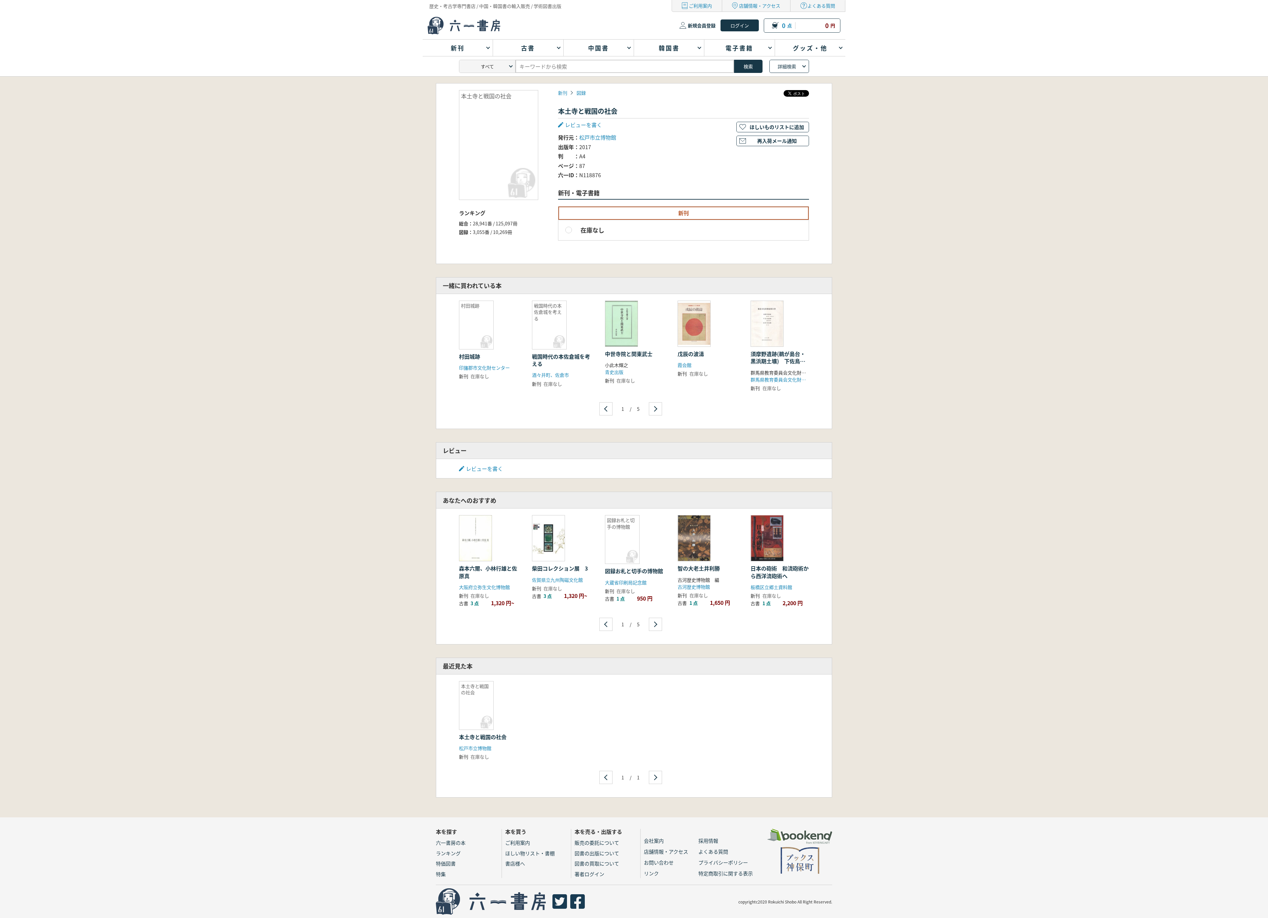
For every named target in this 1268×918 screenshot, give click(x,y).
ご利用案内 (700, 5)
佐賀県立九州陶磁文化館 (557, 579)
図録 (581, 92)
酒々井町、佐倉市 (550, 375)
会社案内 (654, 840)
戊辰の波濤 (691, 354)
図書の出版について (597, 853)
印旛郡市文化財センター (484, 367)
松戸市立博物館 (597, 137)
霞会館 (684, 365)
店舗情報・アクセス (759, 5)
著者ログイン (589, 873)
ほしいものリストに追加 (777, 126)
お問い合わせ (659, 862)
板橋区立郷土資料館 (771, 587)
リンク (651, 873)
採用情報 (708, 840)
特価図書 (446, 863)
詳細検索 (787, 66)
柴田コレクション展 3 (560, 568)
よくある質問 (821, 5)
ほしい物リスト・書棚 (530, 853)
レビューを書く (484, 469)
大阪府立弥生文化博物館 (484, 587)
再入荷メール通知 (777, 140)
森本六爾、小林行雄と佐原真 (488, 571)
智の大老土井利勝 (699, 568)
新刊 (562, 92)
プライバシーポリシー (723, 862)
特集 (441, 873)
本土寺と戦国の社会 (483, 737)
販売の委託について (597, 842)
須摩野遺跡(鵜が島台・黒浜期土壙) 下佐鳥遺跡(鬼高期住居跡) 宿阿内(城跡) (779, 365)
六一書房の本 (451, 842)
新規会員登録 (702, 25)
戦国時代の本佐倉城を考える (561, 360)
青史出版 (614, 372)
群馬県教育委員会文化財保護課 (783, 379)
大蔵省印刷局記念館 (626, 582)
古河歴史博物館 (694, 586)
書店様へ (515, 863)
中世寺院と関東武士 (628, 354)
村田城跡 (469, 356)
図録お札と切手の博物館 (634, 571)
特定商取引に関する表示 (725, 873)
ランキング (448, 853)
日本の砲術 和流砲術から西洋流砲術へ (780, 571)
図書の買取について (597, 863)
